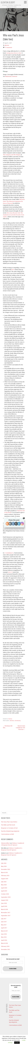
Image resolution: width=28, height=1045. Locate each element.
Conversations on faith (7, 834)
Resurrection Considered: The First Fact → (20, 727)
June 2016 (4, 934)
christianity (17, 720)
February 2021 (5, 875)
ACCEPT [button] (17, 1042)
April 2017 (4, 928)
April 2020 (4, 888)
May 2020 (4, 885)
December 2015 (5, 949)
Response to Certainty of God (9, 828)
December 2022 (5, 869)
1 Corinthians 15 (9, 553)
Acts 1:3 (10, 572)
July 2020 (3, 881)
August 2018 (4, 900)
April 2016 (4, 940)
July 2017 (3, 918)
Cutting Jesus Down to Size (13, 53)
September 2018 (5, 897)
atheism (12, 720)
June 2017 (4, 921)
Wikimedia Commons (11, 76)
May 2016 (4, 937)
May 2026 (4, 866)
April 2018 (4, 906)
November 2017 (5, 912)
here (13, 269)
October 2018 (5, 894)
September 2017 (5, 915)
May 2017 (4, 925)
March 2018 (4, 909)
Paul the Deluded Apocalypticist (10, 831)
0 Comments (8, 47)
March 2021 (4, 872)
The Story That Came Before (9, 822)
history (10, 718)
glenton (7, 45)
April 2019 (4, 891)
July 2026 (3, 863)
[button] (26, 2)
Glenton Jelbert (8, 2)
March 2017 (4, 931)
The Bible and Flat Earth (8, 825)
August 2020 (4, 878)
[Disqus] (14, 748)
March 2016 (4, 943)
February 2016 (5, 946)
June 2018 (4, 903)
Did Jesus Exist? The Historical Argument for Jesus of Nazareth (14, 201)
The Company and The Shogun (11, 154)
